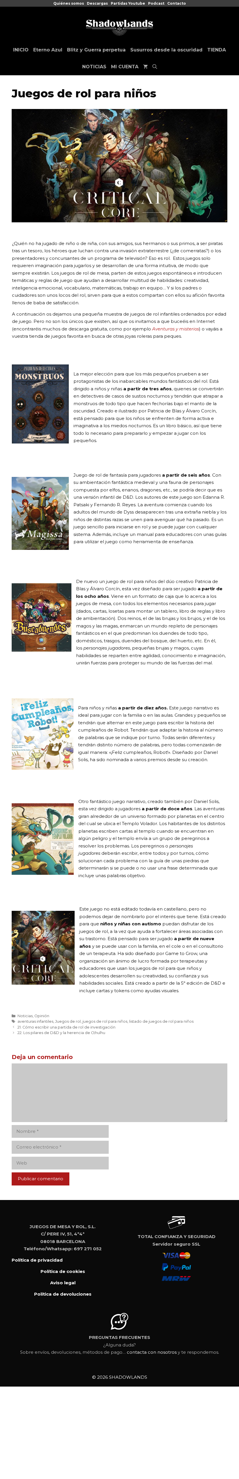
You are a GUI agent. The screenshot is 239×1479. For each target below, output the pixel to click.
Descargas (97, 3)
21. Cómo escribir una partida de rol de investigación (66, 1027)
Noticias (25, 1016)
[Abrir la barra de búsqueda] (154, 66)
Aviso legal (62, 1282)
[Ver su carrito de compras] (145, 66)
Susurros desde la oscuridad (166, 50)
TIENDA (216, 50)
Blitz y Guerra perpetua (96, 50)
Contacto (176, 3)
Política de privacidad (37, 1260)
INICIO (21, 50)
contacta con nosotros (152, 1352)
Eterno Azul (47, 50)
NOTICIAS (94, 66)
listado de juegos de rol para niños (161, 1021)
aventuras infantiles (35, 1021)
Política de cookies (63, 1271)
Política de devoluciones (63, 1294)
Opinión (41, 1016)
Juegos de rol (68, 1021)
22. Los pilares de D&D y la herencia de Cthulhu (61, 1033)
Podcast (156, 3)
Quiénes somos (68, 3)
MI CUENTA (124, 66)
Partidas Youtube (128, 3)
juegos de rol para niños (104, 1021)
